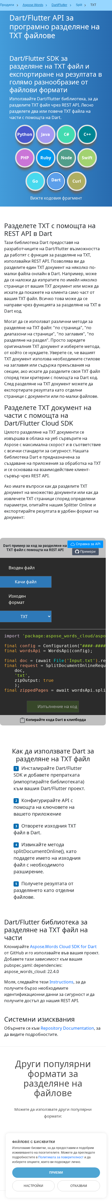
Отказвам (78, 1186)
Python (24, 134)
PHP (25, 158)
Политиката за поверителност (61, 1157)
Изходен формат (17, 599)
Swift (87, 158)
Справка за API (84, 543)
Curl (76, 181)
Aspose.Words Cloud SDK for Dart (63, 946)
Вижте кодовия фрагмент (56, 198)
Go (35, 181)
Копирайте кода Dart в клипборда (56, 719)
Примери (87, 551)
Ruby (45, 158)
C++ (87, 134)
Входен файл (22, 568)
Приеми (56, 1172)
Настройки (33, 1186)
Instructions (61, 982)
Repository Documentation (67, 1028)
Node (66, 158)
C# (66, 134)
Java (45, 134)
